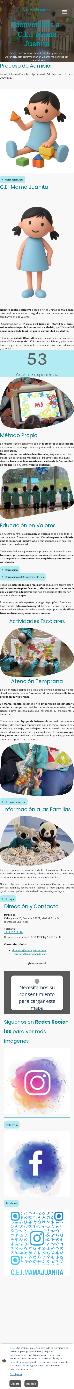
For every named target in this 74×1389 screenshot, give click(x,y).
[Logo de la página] (37, 15)
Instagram (12, 1125)
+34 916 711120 (13, 932)
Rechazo (31, 1383)
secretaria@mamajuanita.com (29, 954)
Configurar (16, 1374)
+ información (10, 570)
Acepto (15, 1383)
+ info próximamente (14, 802)
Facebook (11, 1203)
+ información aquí (12, 179)
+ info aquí (8, 899)
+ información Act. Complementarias (23, 577)
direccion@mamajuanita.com (29, 950)
